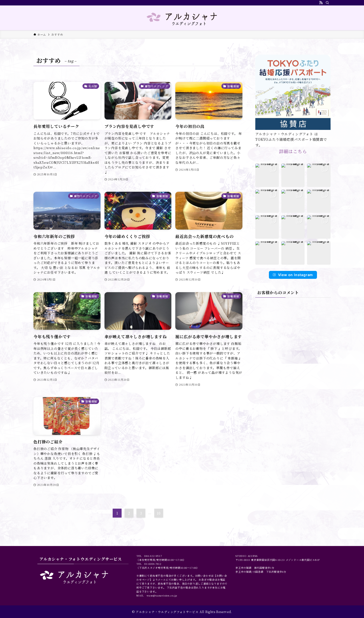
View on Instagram (295, 275)
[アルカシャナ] (182, 18)
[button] (267, 175)
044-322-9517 (153, 556)
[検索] (327, 2)
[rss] (321, 2)
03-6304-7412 (152, 564)
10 (159, 513)
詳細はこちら (293, 151)
